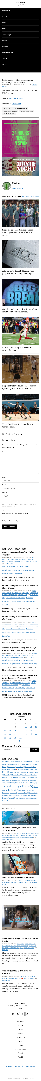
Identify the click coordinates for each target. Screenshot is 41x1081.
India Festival (26, 775)
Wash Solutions (20, 798)
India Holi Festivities (20, 882)
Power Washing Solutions (9, 793)
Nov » (21, 741)
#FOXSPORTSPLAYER (21, 108)
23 (15, 734)
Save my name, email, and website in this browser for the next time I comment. (19, 505)
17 (20, 730)
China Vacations (25, 769)
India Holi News (15, 777)
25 (26, 734)
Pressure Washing (25, 835)
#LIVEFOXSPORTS (9, 113)
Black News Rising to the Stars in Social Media (20, 939)
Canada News (31, 559)
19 (31, 730)
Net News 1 (20, 2)
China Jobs (29, 767)
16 (15, 730)
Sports (4, 16)
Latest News (34, 593)
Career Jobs (12, 767)
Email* (4, 485)
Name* (4, 477)
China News (6, 978)
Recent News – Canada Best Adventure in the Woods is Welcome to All (19, 676)
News (4, 22)
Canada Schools (7, 561)
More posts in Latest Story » (30, 196)
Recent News (34, 595)
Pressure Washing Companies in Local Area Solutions (19, 829)
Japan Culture (6, 780)
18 (26, 730)
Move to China (7, 980)
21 (5, 734)
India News (25, 593)
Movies (4, 40)
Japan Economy (17, 780)
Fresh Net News (16, 593)
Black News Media (8, 946)
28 (5, 738)
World (4, 65)
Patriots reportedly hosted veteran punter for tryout (17, 348)
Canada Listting (20, 559)
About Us (19, 1066)
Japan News (11, 783)
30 (15, 738)
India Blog (8, 775)
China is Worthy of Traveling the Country (17, 972)
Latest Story (9, 563)
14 (5, 730)
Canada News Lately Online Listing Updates (18, 553)
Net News (14, 595)
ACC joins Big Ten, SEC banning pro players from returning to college (18, 272)
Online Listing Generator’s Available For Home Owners (20, 586)
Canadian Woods (31, 561)
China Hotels (20, 767)
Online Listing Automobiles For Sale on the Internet (19, 617)
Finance (5, 47)
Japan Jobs (25, 780)
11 (26, 727)
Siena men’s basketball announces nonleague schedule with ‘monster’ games (18, 232)
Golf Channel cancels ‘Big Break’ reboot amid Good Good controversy (19, 310)
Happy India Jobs (15, 772)
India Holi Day (30, 880)
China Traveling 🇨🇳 (13, 769)
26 (31, 734)
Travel (4, 59)
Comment (5, 452)
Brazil (4, 28)
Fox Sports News (16, 98)
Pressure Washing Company (29, 795)
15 (10, 730)
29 (10, 738)
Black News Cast (30, 944)
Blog (33, 557)
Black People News (13, 948)
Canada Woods (7, 691)
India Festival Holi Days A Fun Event (18, 877)
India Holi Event (7, 882)
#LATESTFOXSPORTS (26, 111)
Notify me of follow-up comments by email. (15, 513)
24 (20, 734)
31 (20, 738)
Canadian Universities (15, 657)
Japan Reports (19, 783)
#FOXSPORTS (7, 108)
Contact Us (30, 1066)
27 (36, 734)
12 (31, 727)
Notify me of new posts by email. (12, 521)
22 (10, 734)
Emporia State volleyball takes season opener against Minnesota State (19, 387)
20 (36, 730)
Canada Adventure (8, 559)
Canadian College (20, 561)
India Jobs (23, 777)
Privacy (9, 1066)
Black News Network (21, 946)
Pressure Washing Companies (12, 795)
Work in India (30, 798)
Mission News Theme (14, 1078)
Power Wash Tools (23, 793)
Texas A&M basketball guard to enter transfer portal (18, 425)
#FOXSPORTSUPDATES (10, 111)
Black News (20, 944)
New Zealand (22, 595)
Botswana (6, 10)
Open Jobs (32, 790)
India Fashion (17, 775)
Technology (6, 34)
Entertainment (7, 53)
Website (4, 492)
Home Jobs (24, 772)
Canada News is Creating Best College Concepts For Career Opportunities (19, 649)
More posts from (18, 188)
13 (36, 727)
